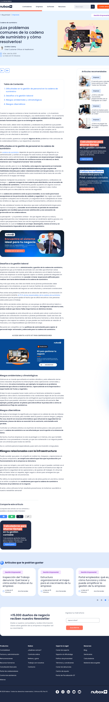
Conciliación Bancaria (8, 667)
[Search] (93, 7)
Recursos (61, 7)
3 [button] (105, 600)
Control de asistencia (8, 675)
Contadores (27, 7)
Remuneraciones (6, 659)
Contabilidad (5, 650)
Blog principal (6, 15)
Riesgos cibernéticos (15, 104)
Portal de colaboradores (9, 671)
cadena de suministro (10, 152)
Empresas (16, 15)
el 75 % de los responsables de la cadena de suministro (39, 295)
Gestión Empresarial (13, 572)
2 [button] (101, 600)
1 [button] (97, 600)
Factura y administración (9, 654)
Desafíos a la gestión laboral (19, 95)
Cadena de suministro (8, 23)
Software (50, 7)
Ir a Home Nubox (6, 1)
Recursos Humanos (7, 663)
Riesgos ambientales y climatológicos (24, 100)
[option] (56, 583)
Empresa (39, 7)
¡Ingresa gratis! (9, 544)
